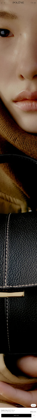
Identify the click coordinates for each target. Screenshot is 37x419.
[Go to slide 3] (18, 405)
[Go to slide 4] (19, 405)
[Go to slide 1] (16, 405)
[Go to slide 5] (20, 405)
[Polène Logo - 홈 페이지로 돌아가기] (18, 2)
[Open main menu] (2, 2)
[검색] (4, 2)
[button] (34, 415)
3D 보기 (33, 405)
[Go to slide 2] (17, 405)
